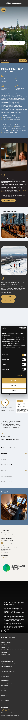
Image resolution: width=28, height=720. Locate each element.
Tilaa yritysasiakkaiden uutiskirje (10, 715)
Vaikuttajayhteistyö (6, 668)
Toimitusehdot (5, 700)
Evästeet (3, 703)
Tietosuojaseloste (6, 698)
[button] (2, 3)
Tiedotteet (4, 693)
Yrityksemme (4, 685)
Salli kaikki (14, 380)
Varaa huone (23, 60)
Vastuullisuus (4, 688)
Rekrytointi (4, 695)
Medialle (3, 690)
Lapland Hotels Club (6, 683)
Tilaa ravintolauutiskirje (7, 712)
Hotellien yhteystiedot (7, 661)
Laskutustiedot (5, 676)
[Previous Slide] (3, 507)
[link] (7, 540)
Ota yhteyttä (4, 659)
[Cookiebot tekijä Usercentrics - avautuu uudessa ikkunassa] (19, 328)
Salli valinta (14, 385)
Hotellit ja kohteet (6, 642)
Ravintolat (4, 652)
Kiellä (14, 390)
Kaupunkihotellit (5, 647)
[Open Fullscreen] (25, 495)
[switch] (24, 359)
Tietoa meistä (5, 680)
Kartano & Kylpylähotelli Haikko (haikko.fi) (12, 649)
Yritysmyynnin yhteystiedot (8, 664)
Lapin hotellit (4, 644)
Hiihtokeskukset (5, 654)
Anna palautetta (5, 673)
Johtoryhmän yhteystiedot (8, 671)
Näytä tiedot (20, 375)
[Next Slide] (25, 507)
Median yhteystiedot (6, 666)
